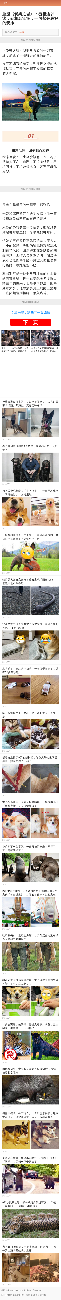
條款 (23, 1295)
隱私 (28, 1295)
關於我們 (5, 1295)
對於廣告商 (41, 1295)
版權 (33, 1295)
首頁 (6, 3)
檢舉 (21, 32)
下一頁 (30, 322)
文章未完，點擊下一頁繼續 (30, 312)
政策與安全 (15, 1295)
